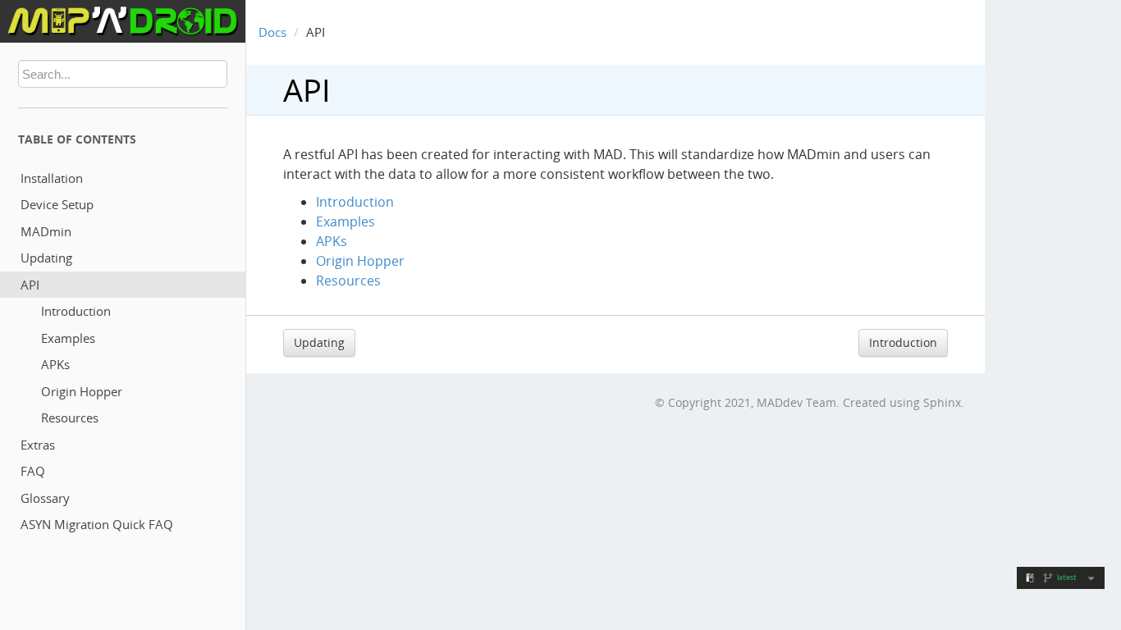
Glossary (45, 498)
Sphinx (942, 402)
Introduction (76, 311)
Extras (38, 444)
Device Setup (57, 204)
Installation (52, 178)
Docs (272, 32)
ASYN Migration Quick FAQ (97, 524)
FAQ (33, 471)
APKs (55, 364)
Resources (69, 417)
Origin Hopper (81, 391)
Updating (46, 257)
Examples (68, 338)
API (30, 284)
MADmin (46, 231)
